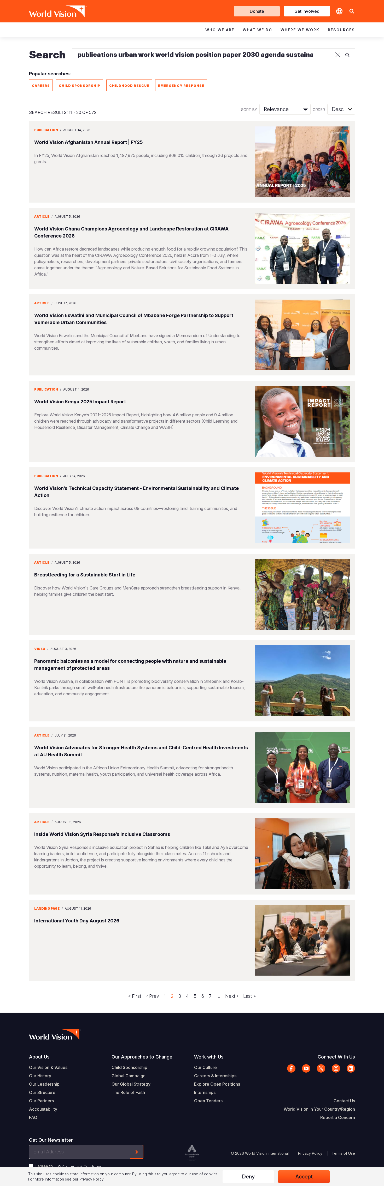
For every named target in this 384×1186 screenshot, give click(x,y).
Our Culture (205, 1067)
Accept (304, 1176)
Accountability (43, 1109)
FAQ (33, 1117)
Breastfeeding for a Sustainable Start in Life (84, 574)
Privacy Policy (310, 1153)
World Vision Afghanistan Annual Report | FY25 (88, 142)
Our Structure (42, 1092)
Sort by (249, 109)
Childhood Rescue (129, 86)
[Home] (50, 11)
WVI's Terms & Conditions (80, 1166)
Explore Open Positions (217, 1084)
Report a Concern (337, 1117)
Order (319, 109)
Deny (248, 1176)
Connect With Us (336, 1057)
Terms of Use (343, 1153)
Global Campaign (129, 1075)
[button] (352, 11)
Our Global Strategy (131, 1084)
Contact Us (344, 1100)
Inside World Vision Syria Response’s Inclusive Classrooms (102, 834)
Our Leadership (44, 1084)
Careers (41, 86)
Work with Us (209, 1057)
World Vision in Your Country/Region (319, 1109)
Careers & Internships (215, 1075)
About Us (39, 1057)
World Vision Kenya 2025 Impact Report (80, 401)
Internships (205, 1092)
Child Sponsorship (79, 86)
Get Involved (306, 11)
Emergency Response (181, 86)
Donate (257, 11)
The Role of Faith (128, 1092)
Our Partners (41, 1100)
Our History (40, 1075)
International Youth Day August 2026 (76, 920)
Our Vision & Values (48, 1067)
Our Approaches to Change (142, 1057)
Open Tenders (208, 1100)
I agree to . (69, 1166)
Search (47, 54)
